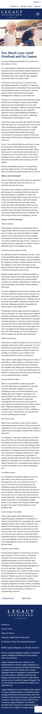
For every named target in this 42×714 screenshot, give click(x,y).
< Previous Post (7, 598)
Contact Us (14, 6)
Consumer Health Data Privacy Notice (15, 637)
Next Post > (26, 598)
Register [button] (37, 6)
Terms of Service (7, 633)
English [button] (36, 2)
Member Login (26, 6)
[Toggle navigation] (38, 14)
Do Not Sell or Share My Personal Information (18, 642)
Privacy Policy (6, 629)
